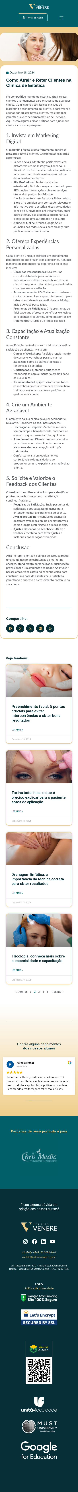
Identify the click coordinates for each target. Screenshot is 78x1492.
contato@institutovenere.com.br (39, 1257)
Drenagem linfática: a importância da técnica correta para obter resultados (38, 879)
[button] (61, 18)
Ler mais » (17, 729)
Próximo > (57, 991)
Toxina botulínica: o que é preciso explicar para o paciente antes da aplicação (39, 797)
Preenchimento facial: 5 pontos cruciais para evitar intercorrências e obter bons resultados (38, 713)
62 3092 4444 (48, 1252)
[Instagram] (25, 1242)
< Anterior (20, 991)
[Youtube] (52, 1242)
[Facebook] (34, 1242)
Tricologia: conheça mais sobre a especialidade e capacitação (38, 958)
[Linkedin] (44, 1242)
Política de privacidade (39, 1288)
